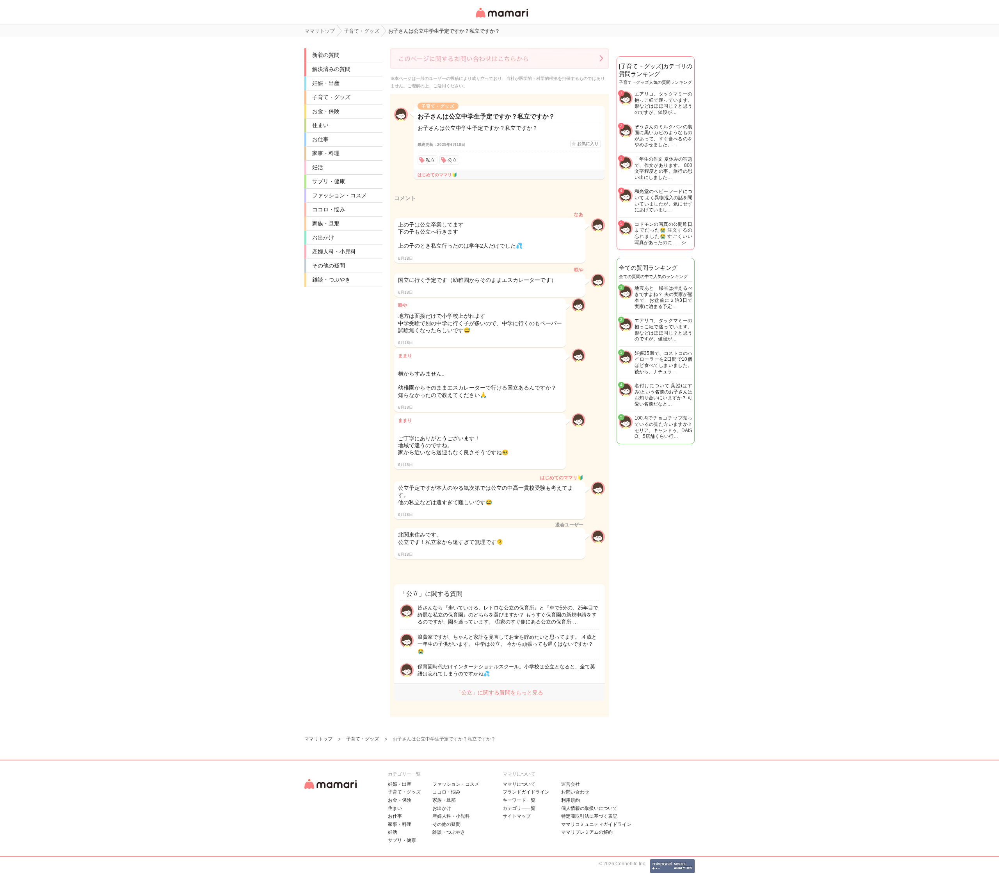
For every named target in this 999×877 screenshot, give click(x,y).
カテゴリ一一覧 (519, 808)
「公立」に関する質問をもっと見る (499, 692)
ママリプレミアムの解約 (587, 832)
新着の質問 (326, 55)
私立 (430, 160)
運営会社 (570, 784)
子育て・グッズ (331, 97)
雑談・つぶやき (331, 279)
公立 (452, 160)
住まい (320, 125)
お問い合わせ (575, 792)
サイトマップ (517, 816)
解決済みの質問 (331, 69)
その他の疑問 (328, 265)
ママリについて (519, 784)
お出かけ (323, 237)
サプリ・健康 (328, 181)
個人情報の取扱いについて (589, 808)
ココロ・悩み (328, 209)
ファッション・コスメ (339, 195)
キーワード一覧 (519, 800)
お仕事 (320, 139)
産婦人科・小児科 (334, 251)
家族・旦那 (326, 223)
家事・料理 (326, 153)
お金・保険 (326, 111)
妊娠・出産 (326, 83)
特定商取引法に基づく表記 (589, 816)
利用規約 (570, 800)
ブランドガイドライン (526, 792)
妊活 (317, 167)
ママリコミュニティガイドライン (596, 824)
